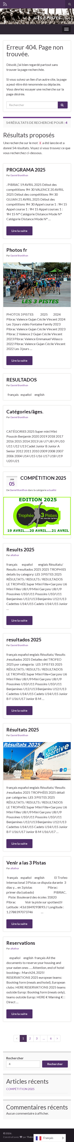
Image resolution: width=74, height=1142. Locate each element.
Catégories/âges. (24, 411)
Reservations (20, 943)
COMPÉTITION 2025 (43, 478)
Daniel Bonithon (19, 175)
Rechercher (15, 1058)
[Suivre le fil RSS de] (5, 3)
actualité (51, 490)
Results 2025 (20, 549)
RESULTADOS (21, 380)
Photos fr (16, 250)
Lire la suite (19, 230)
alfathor (14, 555)
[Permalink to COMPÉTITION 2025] (37, 515)
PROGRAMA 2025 (25, 170)
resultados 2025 (23, 639)
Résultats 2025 (22, 729)
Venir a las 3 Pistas (26, 863)
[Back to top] (65, 1133)
